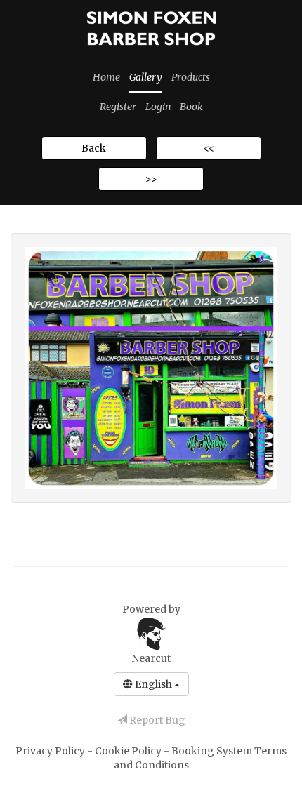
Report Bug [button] (156, 720)
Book (191, 106)
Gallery (145, 77)
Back (93, 148)
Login (158, 106)
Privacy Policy (51, 751)
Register (118, 106)
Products (190, 77)
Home (106, 77)
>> (151, 179)
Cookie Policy (129, 751)
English (153, 684)
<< (208, 148)
